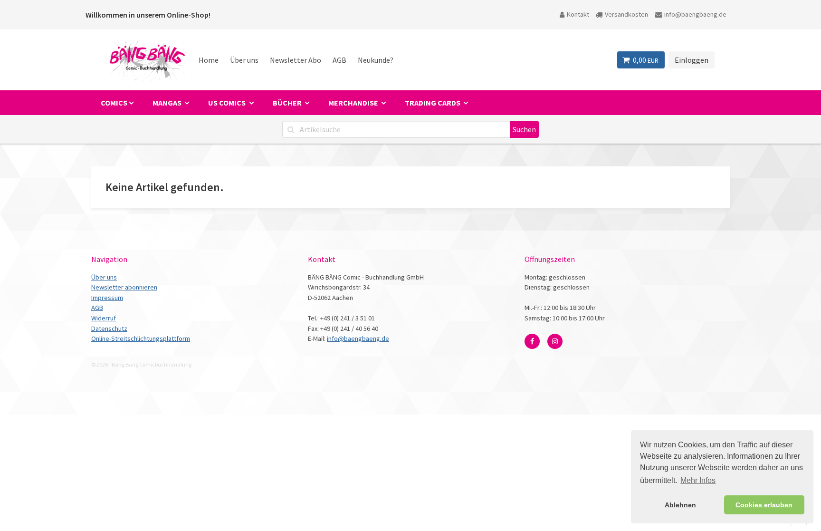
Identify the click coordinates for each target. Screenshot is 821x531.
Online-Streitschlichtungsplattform (140, 338)
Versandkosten (626, 14)
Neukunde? (375, 60)
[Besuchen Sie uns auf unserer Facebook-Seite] (532, 341)
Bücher (288, 102)
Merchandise (354, 102)
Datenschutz (109, 328)
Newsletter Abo (295, 60)
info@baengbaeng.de (695, 14)
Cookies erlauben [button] (763, 505)
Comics (114, 102)
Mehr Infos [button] (698, 480)
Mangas (168, 102)
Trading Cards (433, 102)
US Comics (227, 102)
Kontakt (578, 14)
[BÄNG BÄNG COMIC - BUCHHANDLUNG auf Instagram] (555, 341)
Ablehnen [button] (680, 505)
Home (209, 60)
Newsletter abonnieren (124, 287)
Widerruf (103, 318)
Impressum (107, 297)
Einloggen (691, 60)
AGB (339, 60)
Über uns (244, 60)
